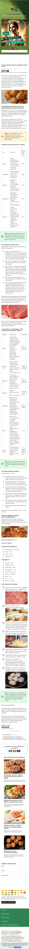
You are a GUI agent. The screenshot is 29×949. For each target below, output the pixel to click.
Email (3, 870)
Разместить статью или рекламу (9, 925)
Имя (2, 866)
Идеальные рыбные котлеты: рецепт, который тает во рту (13, 801)
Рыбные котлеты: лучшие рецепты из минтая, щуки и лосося (13, 827)
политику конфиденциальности (8, 899)
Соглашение (4, 921)
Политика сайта (5, 917)
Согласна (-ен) (17, 947)
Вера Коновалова (7, 734)
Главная (3, 910)
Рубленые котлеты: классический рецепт (11, 851)
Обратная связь (5, 914)
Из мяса (16, 68)
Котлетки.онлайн (14, 14)
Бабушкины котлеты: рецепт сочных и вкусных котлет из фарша (13, 776)
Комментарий (4, 875)
